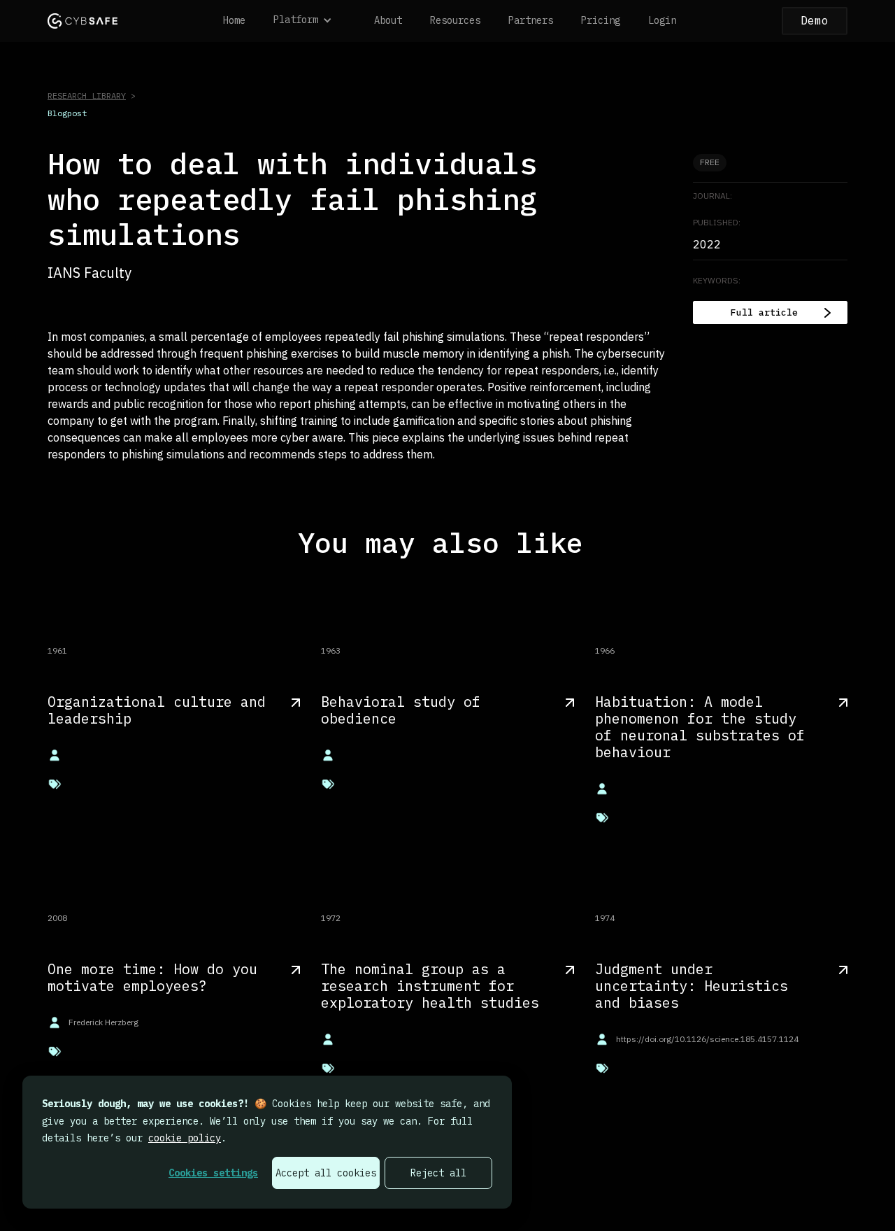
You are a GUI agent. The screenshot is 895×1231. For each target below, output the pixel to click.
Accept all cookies (325, 1173)
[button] (309, 21)
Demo (815, 20)
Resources (455, 20)
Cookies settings (213, 1173)
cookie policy (184, 1138)
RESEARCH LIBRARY (87, 95)
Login (662, 20)
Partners (530, 20)
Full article (764, 312)
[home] (82, 20)
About (388, 20)
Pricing (600, 20)
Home (234, 20)
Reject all (438, 1173)
